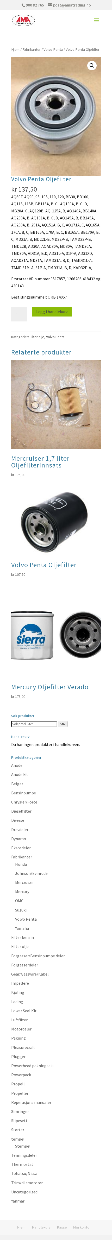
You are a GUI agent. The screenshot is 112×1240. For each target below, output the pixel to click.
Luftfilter (19, 1019)
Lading (17, 1001)
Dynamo (18, 838)
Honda (21, 864)
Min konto (81, 1227)
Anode (16, 765)
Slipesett (19, 1120)
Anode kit (19, 774)
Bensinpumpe (23, 792)
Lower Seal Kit (24, 1010)
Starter (17, 1129)
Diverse (17, 820)
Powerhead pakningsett (32, 1065)
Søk (62, 724)
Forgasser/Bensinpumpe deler (38, 955)
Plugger (18, 1056)
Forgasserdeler (24, 964)
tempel (17, 1139)
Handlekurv (41, 1227)
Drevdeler (19, 829)
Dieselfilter (21, 811)
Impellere (20, 983)
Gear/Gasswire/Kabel (30, 974)
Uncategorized (24, 1191)
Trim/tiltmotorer (27, 1182)
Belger (17, 783)
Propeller (19, 1093)
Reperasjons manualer (31, 1102)
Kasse (62, 1227)
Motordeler (21, 1029)
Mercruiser (24, 882)
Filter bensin (22, 937)
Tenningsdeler (24, 1155)
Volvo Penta (53, 49)
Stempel (22, 1146)
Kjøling (17, 992)
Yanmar (17, 1201)
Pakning (18, 1038)
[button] (92, 65)
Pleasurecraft (23, 1047)
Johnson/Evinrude (31, 873)
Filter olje (37, 336)
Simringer (20, 1111)
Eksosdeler (21, 847)
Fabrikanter (31, 49)
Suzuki (21, 910)
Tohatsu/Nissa (24, 1173)
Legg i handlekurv (51, 311)
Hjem (15, 49)
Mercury (22, 891)
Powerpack (21, 1074)
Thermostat (22, 1164)
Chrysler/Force (24, 802)
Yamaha (22, 928)
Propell (18, 1083)
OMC (19, 900)
